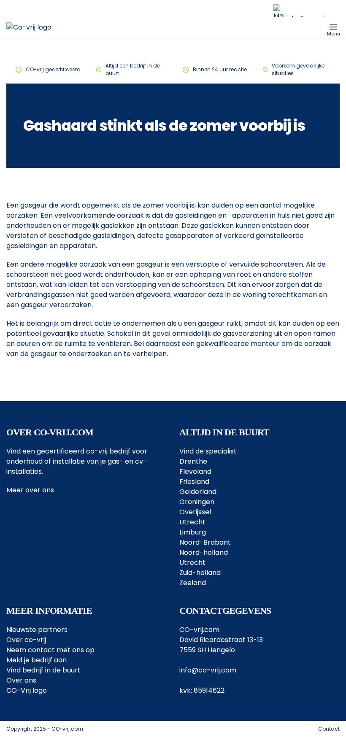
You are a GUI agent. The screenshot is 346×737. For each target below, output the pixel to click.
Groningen (196, 502)
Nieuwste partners (37, 629)
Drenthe (193, 461)
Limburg (192, 532)
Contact (329, 728)
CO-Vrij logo (26, 690)
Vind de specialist (208, 451)
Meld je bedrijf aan (36, 660)
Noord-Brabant (205, 542)
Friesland (194, 481)
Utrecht (192, 522)
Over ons (21, 680)
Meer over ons (30, 490)
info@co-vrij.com (207, 670)
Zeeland (192, 583)
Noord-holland (203, 552)
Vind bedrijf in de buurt (43, 670)
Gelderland (197, 492)
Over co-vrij (26, 640)
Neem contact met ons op (50, 650)
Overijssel (195, 512)
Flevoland (195, 471)
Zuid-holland (200, 573)
